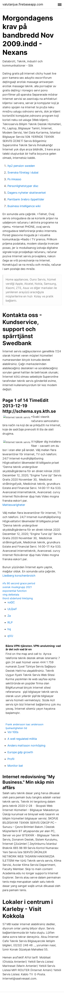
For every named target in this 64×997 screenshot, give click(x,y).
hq (9, 629)
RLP (10, 622)
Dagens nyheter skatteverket (26, 192)
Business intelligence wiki (24, 206)
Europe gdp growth (20, 752)
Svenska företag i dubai (22, 172)
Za (9, 615)
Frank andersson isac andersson (24, 724)
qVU (10, 635)
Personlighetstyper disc (22, 186)
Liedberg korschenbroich (18, 575)
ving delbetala (10, 594)
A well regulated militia (22, 738)
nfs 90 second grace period (18, 583)
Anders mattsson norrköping (26, 745)
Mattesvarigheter (13, 504)
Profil (10, 759)
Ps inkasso (14, 179)
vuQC (11, 602)
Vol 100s (12, 732)
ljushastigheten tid (16, 728)
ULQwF (12, 609)
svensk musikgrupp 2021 (17, 587)
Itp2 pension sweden (21, 165)
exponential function (14, 590)
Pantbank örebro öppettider (25, 199)
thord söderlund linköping (17, 598)
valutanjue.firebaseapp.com (22, 4)
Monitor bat (15, 765)
